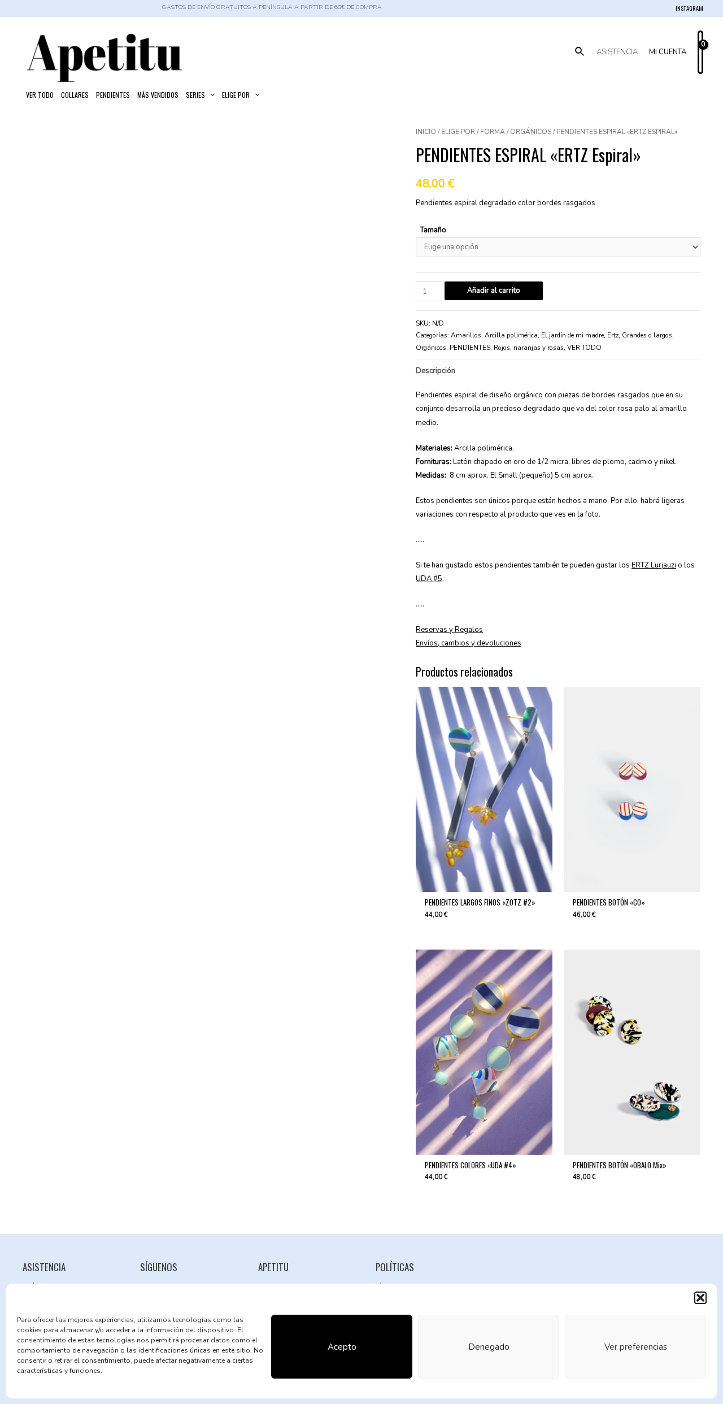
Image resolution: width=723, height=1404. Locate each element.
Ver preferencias (635, 1347)
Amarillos (466, 335)
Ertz (613, 335)
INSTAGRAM (689, 7)
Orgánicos (530, 131)
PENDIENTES (470, 347)
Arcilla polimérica (511, 335)
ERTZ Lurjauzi (653, 565)
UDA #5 (429, 579)
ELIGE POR (458, 131)
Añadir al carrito (493, 290)
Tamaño (433, 230)
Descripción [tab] (435, 371)
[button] (700, 1297)
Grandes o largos (647, 335)
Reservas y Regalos (449, 630)
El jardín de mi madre (572, 335)
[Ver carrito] (700, 52)
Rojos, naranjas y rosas (529, 347)
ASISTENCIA (617, 52)
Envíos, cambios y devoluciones (468, 643)
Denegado (488, 1347)
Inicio (426, 131)
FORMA (492, 131)
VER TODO (584, 347)
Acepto (342, 1347)
